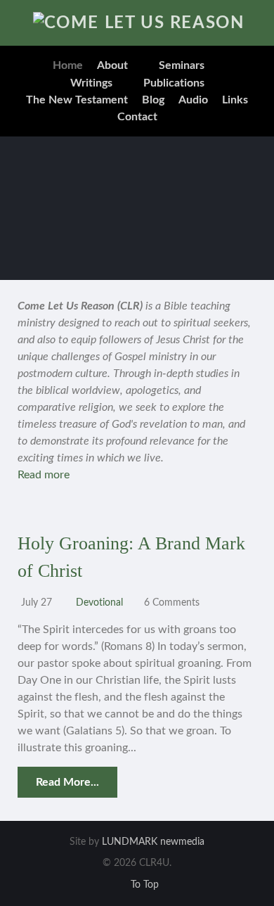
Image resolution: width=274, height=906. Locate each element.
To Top (143, 885)
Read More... (67, 782)
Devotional (99, 602)
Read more (44, 474)
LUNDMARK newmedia (153, 842)
